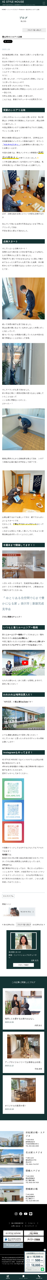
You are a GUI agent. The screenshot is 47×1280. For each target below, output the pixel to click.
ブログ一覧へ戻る (33, 30)
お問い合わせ (15, 1226)
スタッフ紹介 (23, 965)
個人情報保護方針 (17, 1223)
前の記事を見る (9, 924)
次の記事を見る (38, 924)
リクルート (32, 1223)
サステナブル (8, 896)
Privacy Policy (6, 1259)
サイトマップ (29, 1226)
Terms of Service (18, 1259)
